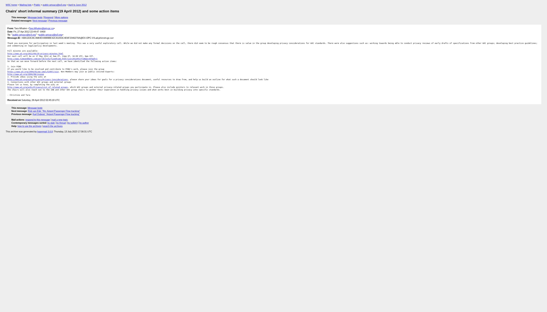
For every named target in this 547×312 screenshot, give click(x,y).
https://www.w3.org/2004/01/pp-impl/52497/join (33, 72)
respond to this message (37, 120)
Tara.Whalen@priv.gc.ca (41, 28)
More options (61, 17)
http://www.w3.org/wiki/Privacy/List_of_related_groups (37, 87)
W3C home (11, 5)
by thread (61, 123)
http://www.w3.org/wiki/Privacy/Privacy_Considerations (37, 79)
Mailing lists (25, 5)
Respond (48, 17)
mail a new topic (60, 120)
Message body (35, 17)
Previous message (58, 21)
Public (37, 5)
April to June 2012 (77, 5)
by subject (73, 123)
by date (51, 123)
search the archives (53, 126)
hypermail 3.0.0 (45, 131)
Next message (39, 21)
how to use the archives (29, 126)
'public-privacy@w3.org (24, 35)
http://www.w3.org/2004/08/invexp (25, 74)
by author (84, 123)
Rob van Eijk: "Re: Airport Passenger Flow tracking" (54, 111)
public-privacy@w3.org (54, 5)
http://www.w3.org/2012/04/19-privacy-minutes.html (35, 54)
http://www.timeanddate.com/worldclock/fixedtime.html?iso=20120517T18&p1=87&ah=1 (52, 59)
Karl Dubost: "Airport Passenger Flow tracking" (56, 114)
